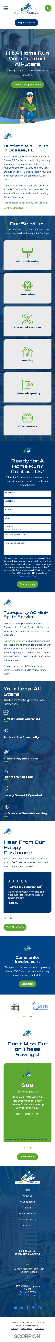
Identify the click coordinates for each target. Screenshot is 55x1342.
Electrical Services (28, 1213)
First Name (10, 492)
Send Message (28, 584)
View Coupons (27, 1156)
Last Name (10, 501)
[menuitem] (14, 1328)
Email (7, 518)
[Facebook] (27, 1307)
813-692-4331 (27, 1254)
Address (9, 526)
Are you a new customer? (16, 535)
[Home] (26, 8)
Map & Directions (27, 1295)
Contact (27, 1225)
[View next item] (11, 918)
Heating (27, 1207)
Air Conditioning (27, 1201)
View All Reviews (15, 926)
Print (37, 1113)
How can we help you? (15, 543)
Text (18, 1113)
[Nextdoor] (39, 1307)
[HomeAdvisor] (33, 1307)
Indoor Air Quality (27, 1219)
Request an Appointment (27, 84)
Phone (8, 509)
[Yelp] (21, 1307)
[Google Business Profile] (15, 1307)
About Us (27, 1195)
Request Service (26, 22)
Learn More (28, 983)
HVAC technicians (16, 641)
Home (27, 1189)
